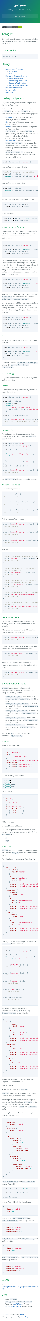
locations (8, 117)
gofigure (5, 1315)
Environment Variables (13, 88)
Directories (13, 71)
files (6, 122)
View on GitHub (20, 16)
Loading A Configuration (14, 69)
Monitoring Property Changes (16, 76)
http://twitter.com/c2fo (13, 1306)
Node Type (9, 92)
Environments (10, 90)
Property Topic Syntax (17, 83)
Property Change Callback (18, 85)
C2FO (22, 1315)
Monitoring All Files (16, 78)
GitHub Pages (24, 1317)
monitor (8, 127)
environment (10, 141)
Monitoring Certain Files (18, 81)
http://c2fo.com (17, 1304)
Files (11, 74)
